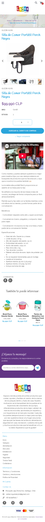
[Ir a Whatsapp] (21, 503)
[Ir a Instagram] (13, 503)
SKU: (3, 110)
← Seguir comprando (22, 136)
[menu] (40, 3)
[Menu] (3, 3)
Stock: (5, 115)
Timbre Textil (7, 460)
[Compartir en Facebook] (5, 280)
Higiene (5, 455)
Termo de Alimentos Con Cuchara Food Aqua (38, 317)
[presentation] (3, 62)
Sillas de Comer (30, 21)
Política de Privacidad (10, 477)
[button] (35, 3)
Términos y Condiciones (11, 471)
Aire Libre (6, 449)
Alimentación (17, 21)
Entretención (7, 452)
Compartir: (8, 277)
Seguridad (6, 457)
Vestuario (6, 443)
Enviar (38, 368)
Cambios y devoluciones (11, 474)
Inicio (9, 21)
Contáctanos (7, 463)
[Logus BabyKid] (22, 10)
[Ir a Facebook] (4, 502)
